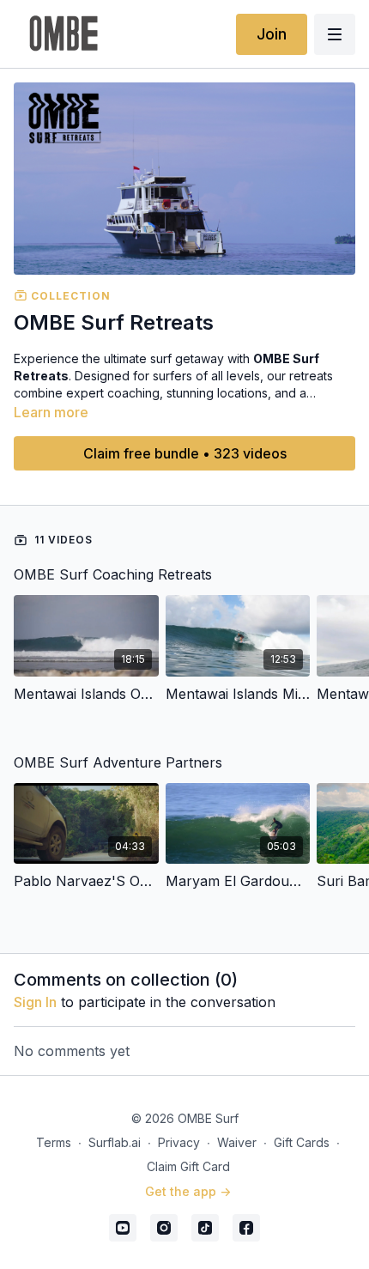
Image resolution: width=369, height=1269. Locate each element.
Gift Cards (302, 1142)
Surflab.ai (114, 1142)
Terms (53, 1142)
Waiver (237, 1142)
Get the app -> (188, 1191)
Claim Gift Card (188, 1166)
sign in (35, 1002)
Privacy (179, 1142)
